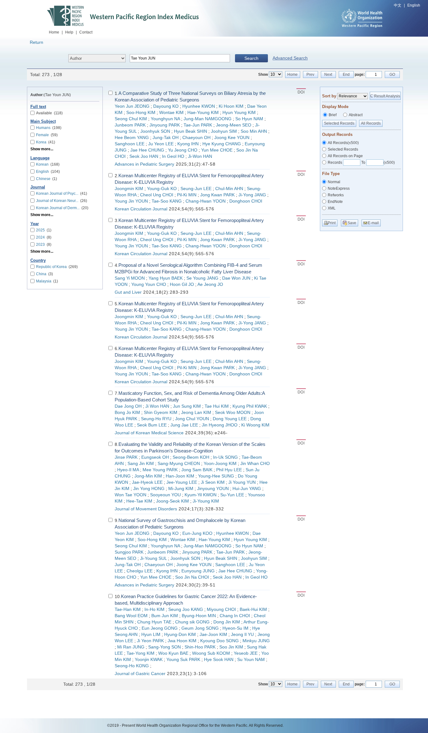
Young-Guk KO (162, 188)
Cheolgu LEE (140, 571)
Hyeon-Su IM (235, 628)
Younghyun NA (165, 118)
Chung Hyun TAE (154, 622)
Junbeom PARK (130, 125)
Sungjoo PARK (129, 552)
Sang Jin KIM (141, 463)
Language (40, 158)
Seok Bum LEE (152, 425)
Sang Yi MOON (130, 278)
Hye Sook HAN (218, 659)
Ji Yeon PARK (150, 640)
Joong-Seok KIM (172, 501)
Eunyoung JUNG (198, 571)
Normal (334, 182)
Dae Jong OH (128, 406)
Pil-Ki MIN (186, 195)
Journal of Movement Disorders (146, 509)
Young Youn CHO (148, 284)
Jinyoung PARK (164, 125)
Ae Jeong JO (210, 284)
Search (251, 58)
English (413, 5)
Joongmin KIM (129, 188)
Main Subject (43, 121)
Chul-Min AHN (229, 188)
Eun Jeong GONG (160, 628)
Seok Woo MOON (232, 412)
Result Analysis (387, 96)
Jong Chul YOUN (192, 418)
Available (49, 113)
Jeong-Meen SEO (233, 125)
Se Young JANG (202, 278)
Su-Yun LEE (232, 495)
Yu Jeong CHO (182, 150)
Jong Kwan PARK (217, 195)
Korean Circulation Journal (141, 209)
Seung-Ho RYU (156, 418)
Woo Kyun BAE (173, 653)
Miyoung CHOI (221, 609)
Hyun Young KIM (239, 112)
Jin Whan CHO (255, 463)
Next (328, 74)
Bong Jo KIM (127, 412)
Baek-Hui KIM (253, 609)
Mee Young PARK (160, 469)
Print (332, 223)
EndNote (335, 201)
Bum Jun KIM (164, 615)
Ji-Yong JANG (252, 195)
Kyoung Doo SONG (219, 640)
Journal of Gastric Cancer (140, 673)
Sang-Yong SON (164, 647)
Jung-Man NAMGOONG (208, 118)
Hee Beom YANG (132, 137)
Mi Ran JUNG (130, 647)
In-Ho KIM (154, 609)
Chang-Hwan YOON (205, 201)
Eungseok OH (155, 457)
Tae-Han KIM (128, 609)
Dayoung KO (166, 106)
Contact (85, 32)
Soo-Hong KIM (140, 112)
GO (392, 74)
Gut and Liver (128, 292)
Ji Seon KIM (213, 482)
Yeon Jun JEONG (132, 106)
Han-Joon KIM (180, 476)
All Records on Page (345, 156)
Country (38, 260)
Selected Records (339, 123)
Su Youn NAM (251, 659)
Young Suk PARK (183, 659)
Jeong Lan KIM (196, 412)
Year (34, 224)
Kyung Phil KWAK (249, 406)
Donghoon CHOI (245, 201)
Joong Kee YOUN (231, 137)
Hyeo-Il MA (128, 469)
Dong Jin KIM (226, 622)
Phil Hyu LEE (229, 469)
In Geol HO (173, 156)
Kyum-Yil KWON (201, 495)
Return (36, 42)
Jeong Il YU (242, 634)
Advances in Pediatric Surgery (144, 164)
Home (54, 32)
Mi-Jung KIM (180, 488)
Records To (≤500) (361, 162)
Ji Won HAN (157, 406)
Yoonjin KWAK (149, 659)
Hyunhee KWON (198, 106)
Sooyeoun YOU (165, 495)
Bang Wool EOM (131, 615)
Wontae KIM (171, 112)
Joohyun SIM (224, 131)
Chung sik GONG (192, 622)
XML (332, 208)
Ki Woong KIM (255, 425)
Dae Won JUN (236, 278)
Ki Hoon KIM (231, 106)
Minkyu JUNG (256, 640)
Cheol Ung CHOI (156, 195)
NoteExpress (339, 188)
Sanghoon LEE (129, 144)
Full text (38, 107)
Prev (310, 74)
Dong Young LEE (230, 418)
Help (69, 32)
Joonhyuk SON (155, 131)
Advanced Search (290, 57)
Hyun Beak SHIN (190, 131)
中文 (397, 5)
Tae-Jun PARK (198, 125)
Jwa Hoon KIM (182, 640)
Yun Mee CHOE (216, 150)
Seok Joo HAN (143, 156)
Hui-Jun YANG (246, 488)
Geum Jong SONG (200, 628)
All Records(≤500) (343, 143)
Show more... (41, 149)
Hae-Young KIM (203, 112)
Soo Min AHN (254, 131)
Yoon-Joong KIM (220, 463)
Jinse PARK (126, 457)
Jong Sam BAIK (196, 469)
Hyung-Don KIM (180, 634)
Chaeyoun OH (196, 137)
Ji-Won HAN (200, 156)
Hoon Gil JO (182, 284)
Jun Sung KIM (187, 406)
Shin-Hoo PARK (200, 647)
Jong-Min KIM (148, 476)
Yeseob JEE (246, 653)
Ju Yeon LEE (161, 144)
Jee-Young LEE (181, 482)
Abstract (356, 115)
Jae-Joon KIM (213, 634)
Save (351, 223)
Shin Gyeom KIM (160, 412)
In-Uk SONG (225, 457)
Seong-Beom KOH (191, 457)
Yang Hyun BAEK (166, 278)
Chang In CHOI (235, 615)
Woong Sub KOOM (211, 653)
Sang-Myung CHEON (179, 463)
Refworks (336, 195)
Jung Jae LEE (184, 425)
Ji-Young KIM (206, 501)
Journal (37, 187)
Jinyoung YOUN (213, 488)
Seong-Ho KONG (132, 665)
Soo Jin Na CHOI (192, 577)
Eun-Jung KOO (197, 533)
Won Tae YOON (130, 495)
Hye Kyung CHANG (221, 144)
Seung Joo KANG (185, 609)
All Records (371, 123)
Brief (333, 115)
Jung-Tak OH (166, 137)
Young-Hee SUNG (216, 476)
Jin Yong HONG (148, 488)
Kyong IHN (188, 144)
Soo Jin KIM (231, 647)
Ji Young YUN (242, 482)
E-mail (373, 223)
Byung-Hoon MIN (199, 615)
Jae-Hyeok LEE (147, 482)
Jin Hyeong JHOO (219, 425)
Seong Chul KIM (131, 118)
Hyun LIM (150, 634)
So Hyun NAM (249, 118)
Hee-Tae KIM (139, 501)
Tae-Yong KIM (140, 653)
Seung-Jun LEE (195, 188)
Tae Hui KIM (217, 406)
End (346, 74)
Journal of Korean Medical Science (149, 433)
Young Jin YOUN (131, 201)
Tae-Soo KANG (167, 201)
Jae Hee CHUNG (147, 150)
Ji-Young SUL (153, 558)
